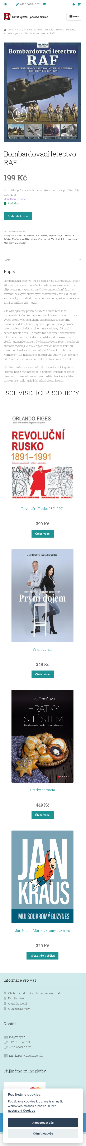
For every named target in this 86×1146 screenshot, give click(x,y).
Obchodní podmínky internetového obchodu (34, 993)
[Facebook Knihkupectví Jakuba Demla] (6, 4)
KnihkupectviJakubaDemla (26, 1055)
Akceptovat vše (43, 1122)
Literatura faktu (34, 29)
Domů (11, 29)
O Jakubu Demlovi (19, 1009)
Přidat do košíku (18, 216)
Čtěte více (42, 533)
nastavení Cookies (21, 1110)
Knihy (20, 29)
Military (49, 29)
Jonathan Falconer (15, 199)
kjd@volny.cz (17, 1037)
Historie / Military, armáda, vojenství (37, 235)
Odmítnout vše (43, 1133)
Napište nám (16, 998)
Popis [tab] (7, 260)
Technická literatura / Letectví (31, 239)
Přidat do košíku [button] (42, 955)
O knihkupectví (17, 1003)
